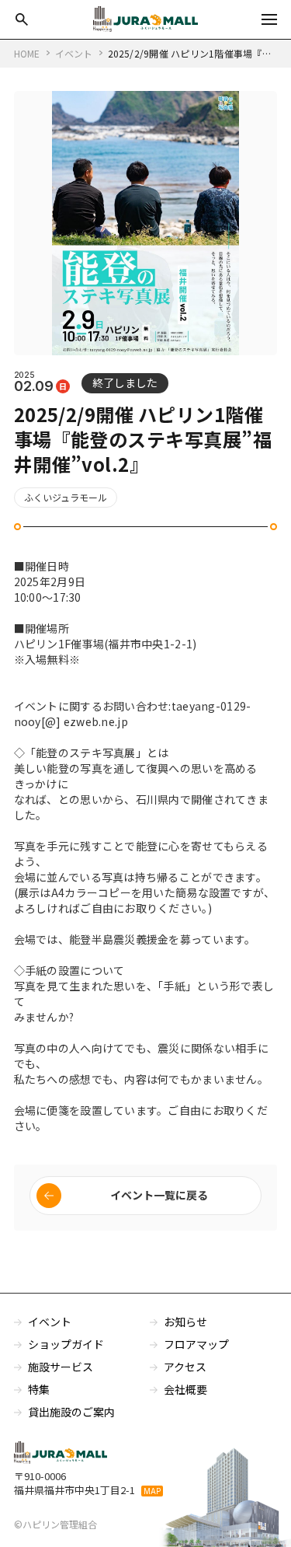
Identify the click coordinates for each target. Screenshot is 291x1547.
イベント (49, 1321)
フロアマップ (196, 1344)
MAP (152, 1491)
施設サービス (60, 1366)
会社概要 (185, 1389)
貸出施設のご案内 (71, 1412)
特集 (39, 1389)
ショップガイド (66, 1344)
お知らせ (185, 1321)
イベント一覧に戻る (159, 1195)
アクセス (185, 1366)
